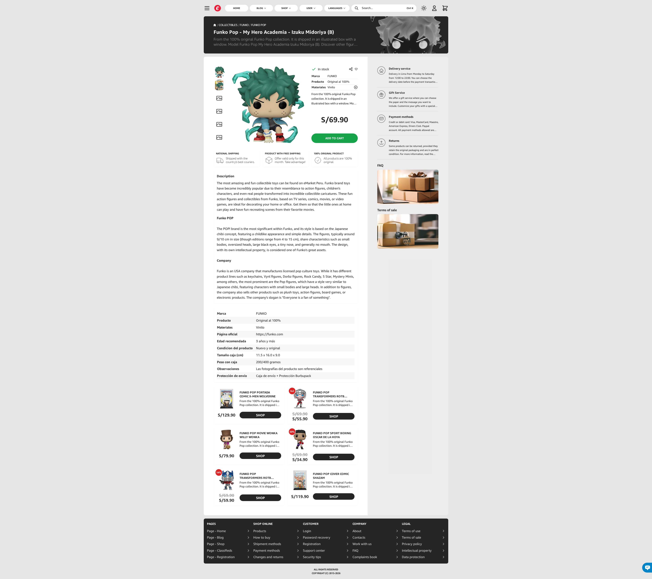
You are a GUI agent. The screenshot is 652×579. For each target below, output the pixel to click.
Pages (211, 524)
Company (359, 524)
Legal (406, 524)
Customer (311, 524)
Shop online (263, 524)
